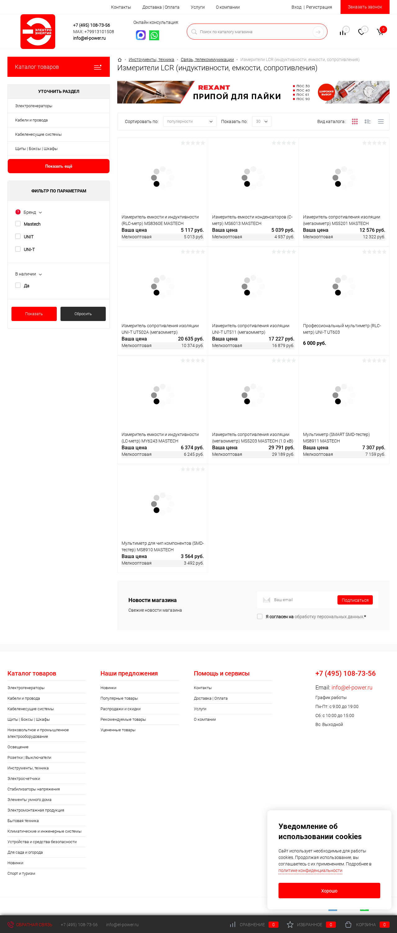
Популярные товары (119, 698)
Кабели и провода (31, 120)
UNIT (28, 236)
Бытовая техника (23, 820)
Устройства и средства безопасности (42, 841)
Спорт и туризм (21, 873)
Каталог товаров (37, 67)
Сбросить (83, 313)
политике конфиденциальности (310, 870)
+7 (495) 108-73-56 (91, 25)
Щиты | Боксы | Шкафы (36, 148)
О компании (228, 7)
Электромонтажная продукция (35, 810)
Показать (34, 313)
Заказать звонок (365, 6)
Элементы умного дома (29, 799)
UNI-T (29, 249)
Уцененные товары (118, 730)
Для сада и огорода (25, 852)
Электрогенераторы (33, 105)
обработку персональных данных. (329, 616)
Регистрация (319, 7)
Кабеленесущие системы (38, 134)
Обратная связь (33, 924)
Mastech (32, 224)
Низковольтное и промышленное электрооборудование (38, 733)
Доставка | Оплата (161, 7)
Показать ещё (58, 166)
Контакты (121, 7)
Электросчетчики (23, 778)
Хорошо (329, 890)
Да (26, 285)
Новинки (15, 862)
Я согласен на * (316, 616)
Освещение (18, 747)
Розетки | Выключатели (29, 757)
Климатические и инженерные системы (44, 831)
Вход (296, 7)
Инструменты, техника (28, 768)
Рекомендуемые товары (123, 719)
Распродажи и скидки (120, 708)
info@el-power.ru (89, 38)
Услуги (198, 7)
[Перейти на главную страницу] (37, 31)
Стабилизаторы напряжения (33, 789)
